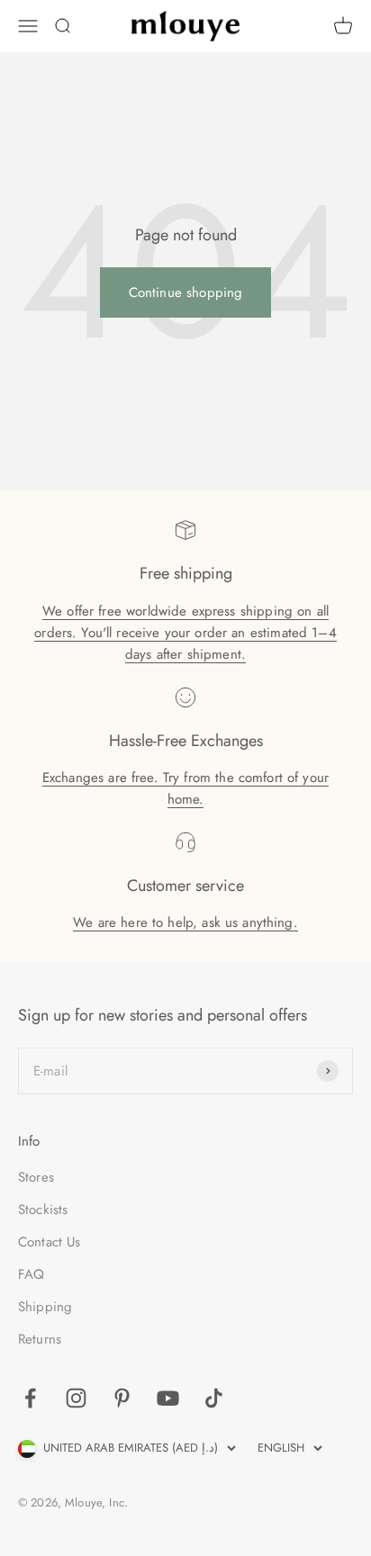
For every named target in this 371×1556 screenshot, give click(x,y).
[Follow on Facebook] (30, 1398)
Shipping (45, 1307)
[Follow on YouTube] (168, 1398)
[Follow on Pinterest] (122, 1398)
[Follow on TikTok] (214, 1398)
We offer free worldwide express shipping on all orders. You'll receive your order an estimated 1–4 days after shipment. (185, 632)
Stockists (43, 1209)
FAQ (31, 1274)
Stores (36, 1177)
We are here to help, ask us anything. (185, 922)
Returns (39, 1339)
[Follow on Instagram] (76, 1398)
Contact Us (49, 1242)
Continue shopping (186, 292)
